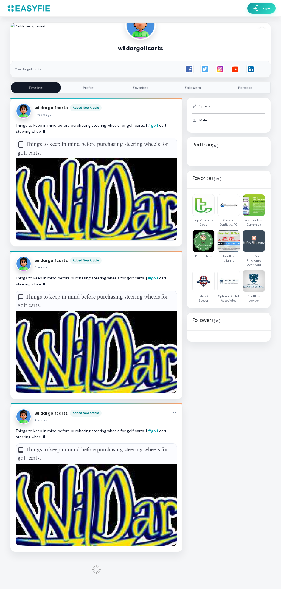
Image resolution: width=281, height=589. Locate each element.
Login (261, 8)
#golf (153, 125)
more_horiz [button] (173, 107)
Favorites (140, 88)
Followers (193, 88)
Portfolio (245, 88)
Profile (88, 88)
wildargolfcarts (51, 108)
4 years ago (43, 115)
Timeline (36, 88)
